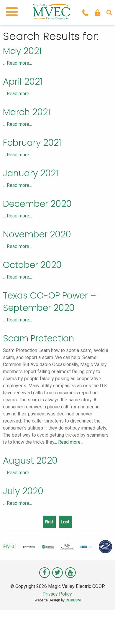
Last (65, 522)
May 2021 (22, 51)
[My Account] (97, 12)
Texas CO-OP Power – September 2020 (49, 301)
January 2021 (30, 173)
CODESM (73, 600)
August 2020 (30, 460)
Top (108, 609)
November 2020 (37, 234)
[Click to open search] (109, 12)
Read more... (19, 63)
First (49, 522)
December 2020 (37, 203)
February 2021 (32, 142)
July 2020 (23, 491)
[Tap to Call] (85, 12)
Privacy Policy (57, 594)
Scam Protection (38, 338)
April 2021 (22, 81)
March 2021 (26, 112)
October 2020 (32, 265)
